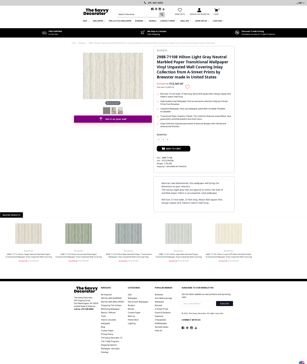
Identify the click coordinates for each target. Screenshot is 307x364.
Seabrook (159, 316)
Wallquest (159, 301)
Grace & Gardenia (163, 312)
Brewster (159, 294)
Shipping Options (109, 345)
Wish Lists (180, 14)
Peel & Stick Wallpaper (120, 21)
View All (158, 330)
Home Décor (201, 21)
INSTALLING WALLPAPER (112, 301)
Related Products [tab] (11, 215)
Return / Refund (108, 312)
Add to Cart (28, 234)
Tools (103, 316)
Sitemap (104, 352)
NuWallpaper (161, 323)
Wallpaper (98, 21)
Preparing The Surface (111, 305)
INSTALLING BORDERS (111, 298)
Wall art (185, 21)
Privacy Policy (107, 334)
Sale (85, 21)
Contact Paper (167, 21)
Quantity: (162, 134)
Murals (152, 21)
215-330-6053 (155, 2)
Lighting (218, 21)
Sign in (193, 14)
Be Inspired (106, 294)
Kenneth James (161, 327)
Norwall (158, 305)
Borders (139, 21)
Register (205, 14)
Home (74, 43)
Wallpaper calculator (110, 348)
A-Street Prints (161, 309)
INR (300, 2)
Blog (103, 327)
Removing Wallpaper (110, 309)
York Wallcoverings (163, 298)
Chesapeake (160, 319)
